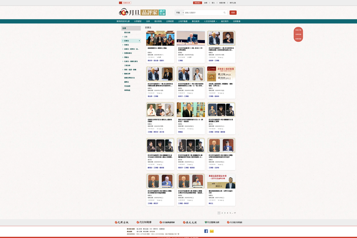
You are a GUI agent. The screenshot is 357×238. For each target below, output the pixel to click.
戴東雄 (223, 132)
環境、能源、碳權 (130, 70)
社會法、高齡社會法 (131, 61)
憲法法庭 (127, 32)
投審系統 (162, 229)
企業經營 (170, 21)
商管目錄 (298, 39)
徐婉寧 (211, 61)
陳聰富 (180, 132)
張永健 (156, 61)
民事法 (126, 41)
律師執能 (127, 90)
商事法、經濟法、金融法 (132, 49)
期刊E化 (155, 229)
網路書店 (198, 3)
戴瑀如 (150, 168)
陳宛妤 (186, 203)
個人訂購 (139, 231)
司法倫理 (127, 86)
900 (221, 57)
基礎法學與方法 (129, 78)
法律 (148, 21)
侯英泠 (180, 96)
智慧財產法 (128, 53)
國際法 (126, 82)
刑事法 (126, 45)
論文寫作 (225, 21)
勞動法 (126, 57)
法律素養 (236, 21)
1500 (221, 93)
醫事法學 (127, 74)
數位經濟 (195, 21)
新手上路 (233, 3)
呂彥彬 (217, 168)
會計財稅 (158, 21)
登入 (213, 3)
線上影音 (139, 229)
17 (235, 213)
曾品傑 (150, 96)
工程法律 (127, 65)
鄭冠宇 (156, 203)
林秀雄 (217, 132)
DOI (151, 229)
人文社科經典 (209, 21)
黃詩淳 (150, 61)
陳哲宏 (156, 132)
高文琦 (162, 132)
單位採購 (145, 231)
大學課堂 (137, 21)
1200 (160, 129)
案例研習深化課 (123, 21)
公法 (125, 37)
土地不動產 (183, 21)
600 (221, 164)
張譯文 (162, 61)
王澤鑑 (180, 61)
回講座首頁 (126, 3)
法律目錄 (298, 34)
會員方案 (222, 3)
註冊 (205, 3)
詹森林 (217, 96)
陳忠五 (211, 203)
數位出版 (145, 229)
